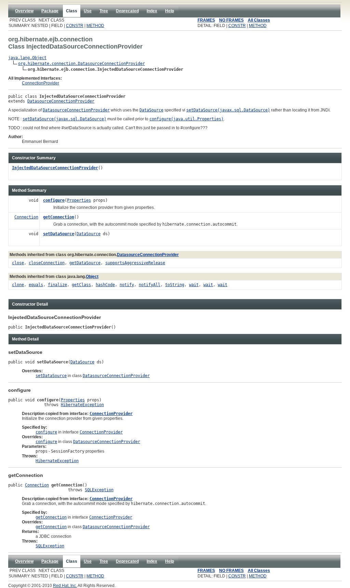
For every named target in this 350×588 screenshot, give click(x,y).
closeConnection (47, 262)
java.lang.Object (27, 57)
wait (194, 284)
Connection (26, 217)
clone (18, 284)
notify (127, 284)
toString (174, 284)
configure (54, 200)
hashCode (105, 284)
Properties (79, 200)
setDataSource (58, 233)
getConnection (58, 217)
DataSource (88, 233)
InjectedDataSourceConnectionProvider (55, 167)
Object (92, 276)
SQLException (99, 489)
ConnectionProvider (40, 83)
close (18, 262)
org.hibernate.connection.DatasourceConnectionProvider (81, 63)
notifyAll (149, 284)
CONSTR (74, 25)
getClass (81, 284)
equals (36, 284)
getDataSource (84, 262)
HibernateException (82, 404)
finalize (57, 284)
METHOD (95, 25)
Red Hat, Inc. (65, 585)
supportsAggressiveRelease (135, 262)
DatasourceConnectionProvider (60, 101)
